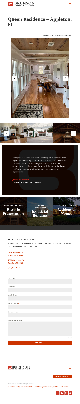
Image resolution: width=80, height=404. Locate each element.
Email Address (13, 295)
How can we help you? (15, 320)
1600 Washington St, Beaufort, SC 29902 (47, 387)
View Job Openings (61, 376)
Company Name (13, 312)
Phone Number (13, 303)
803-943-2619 (65, 387)
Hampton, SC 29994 (16, 255)
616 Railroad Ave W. (15, 252)
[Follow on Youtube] (70, 393)
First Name (12, 278)
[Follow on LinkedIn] (62, 393)
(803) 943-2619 (13, 268)
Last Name (12, 287)
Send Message (39, 343)
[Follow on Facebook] (57, 393)
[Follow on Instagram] (66, 393)
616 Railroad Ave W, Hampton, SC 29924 (20, 387)
